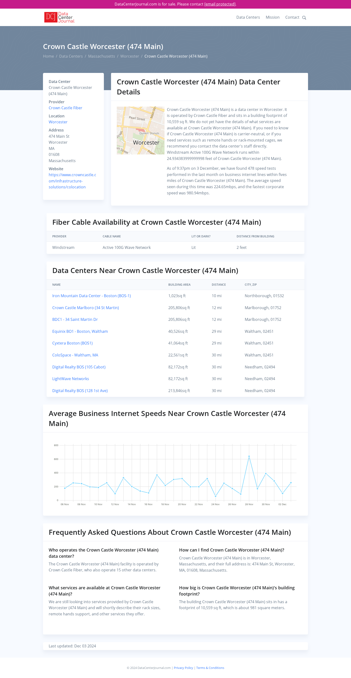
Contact (292, 17)
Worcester (129, 56)
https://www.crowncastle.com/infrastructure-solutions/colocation (72, 181)
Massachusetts (101, 56)
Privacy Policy (183, 668)
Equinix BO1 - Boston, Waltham (80, 331)
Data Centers (248, 17)
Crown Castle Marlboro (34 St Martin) (85, 307)
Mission (273, 17)
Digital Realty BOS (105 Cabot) (79, 367)
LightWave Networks (70, 378)
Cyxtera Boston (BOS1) (72, 343)
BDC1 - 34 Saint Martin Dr (75, 319)
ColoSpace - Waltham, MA (75, 355)
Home (48, 56)
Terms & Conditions (210, 668)
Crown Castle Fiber (65, 107)
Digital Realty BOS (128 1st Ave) (80, 390)
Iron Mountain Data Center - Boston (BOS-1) (91, 295)
